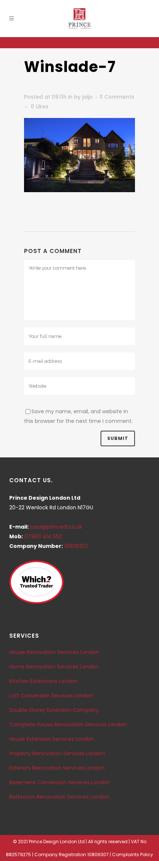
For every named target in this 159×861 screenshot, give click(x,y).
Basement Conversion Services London (59, 782)
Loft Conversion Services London (51, 695)
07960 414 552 (43, 536)
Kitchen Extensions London (43, 681)
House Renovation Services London (54, 652)
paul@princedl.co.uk (56, 526)
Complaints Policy (132, 854)
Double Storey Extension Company (54, 710)
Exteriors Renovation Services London (57, 768)
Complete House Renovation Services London (68, 724)
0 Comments (116, 97)
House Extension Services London (51, 739)
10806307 (76, 546)
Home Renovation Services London (54, 666)
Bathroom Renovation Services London (59, 797)
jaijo (87, 97)
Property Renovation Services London (57, 753)
